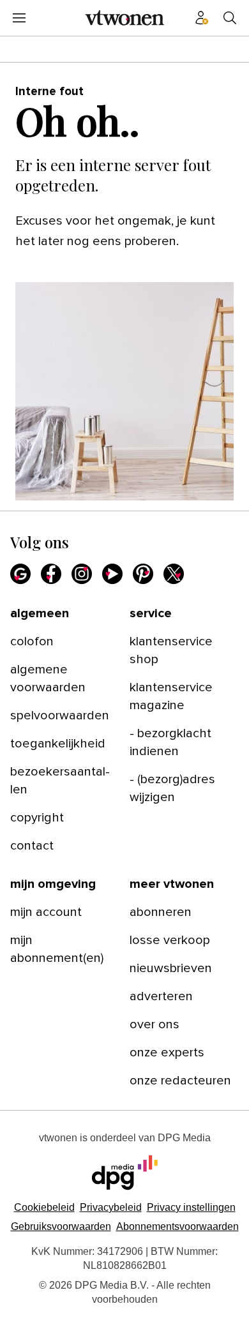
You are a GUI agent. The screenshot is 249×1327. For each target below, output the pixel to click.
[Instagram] (82, 574)
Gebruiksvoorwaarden (61, 1226)
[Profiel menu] (202, 18)
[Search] (230, 18)
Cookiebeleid (44, 1207)
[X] (173, 574)
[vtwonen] (124, 18)
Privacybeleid (111, 1207)
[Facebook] (51, 574)
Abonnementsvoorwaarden (177, 1226)
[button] (191, 1207)
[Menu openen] (19, 18)
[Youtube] (112, 574)
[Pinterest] (143, 574)
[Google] (20, 574)
